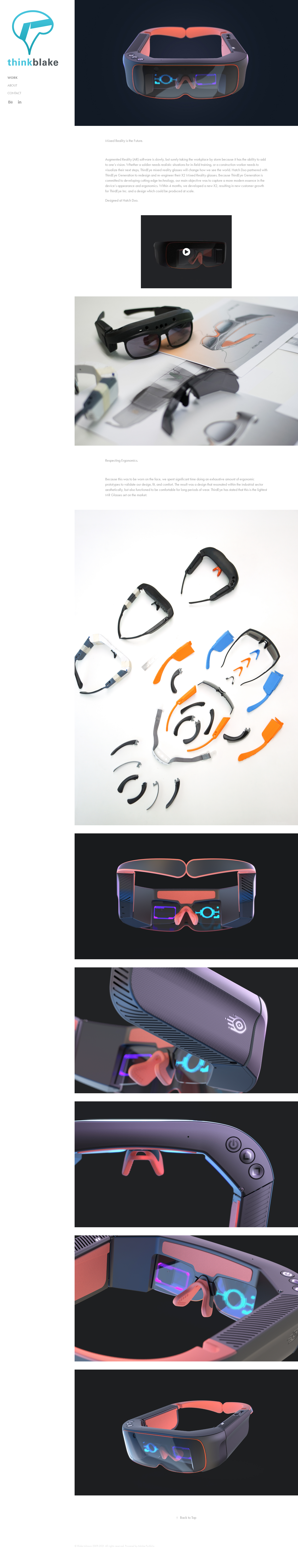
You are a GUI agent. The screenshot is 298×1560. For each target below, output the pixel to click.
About (12, 85)
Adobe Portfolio (146, 1545)
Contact (14, 93)
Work (13, 78)
